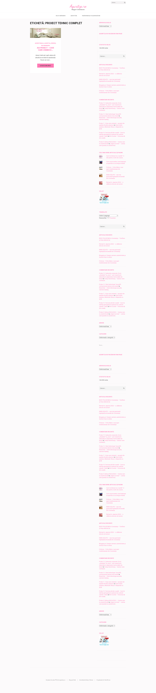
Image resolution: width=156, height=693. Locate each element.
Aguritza (52, 35)
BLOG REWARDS (60, 15)
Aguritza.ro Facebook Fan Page (110, 33)
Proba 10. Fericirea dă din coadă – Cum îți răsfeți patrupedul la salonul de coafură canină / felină (112, 134)
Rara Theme (90, 680)
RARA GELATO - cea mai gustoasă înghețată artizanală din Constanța (115, 176)
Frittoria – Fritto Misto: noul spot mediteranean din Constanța (114, 169)
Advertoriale (39, 43)
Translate (113, 218)
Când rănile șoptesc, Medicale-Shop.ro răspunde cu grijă (111, 127)
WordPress (107, 680)
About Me (74, 15)
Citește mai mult (45, 65)
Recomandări (45, 45)
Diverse (53, 43)
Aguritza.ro (78, 6)
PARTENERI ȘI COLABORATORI (91, 15)
